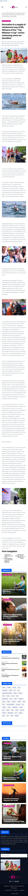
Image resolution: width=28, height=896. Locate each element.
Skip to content (3, 1)
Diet (18, 690)
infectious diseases (10, 704)
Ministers (10, 43)
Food (17, 695)
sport (22, 43)
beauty (3, 687)
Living (9, 707)
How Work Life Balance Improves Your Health (10, 670)
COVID (10, 690)
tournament (11, 45)
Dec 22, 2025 (8, 593)
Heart (24, 701)
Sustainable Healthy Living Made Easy (10, 658)
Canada (14, 687)
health (8, 701)
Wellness (16, 715)
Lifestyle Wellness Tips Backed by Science (9, 664)
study (3, 715)
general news (5, 698)
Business (9, 687)
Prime (14, 43)
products (22, 710)
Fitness (8, 695)
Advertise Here (8, 890)
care (19, 687)
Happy (3, 701)
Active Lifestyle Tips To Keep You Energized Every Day (12, 640)
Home (3, 13)
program (4, 712)
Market (21, 707)
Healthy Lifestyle (6, 21)
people (17, 710)
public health (10, 712)
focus (13, 695)
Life (23, 704)
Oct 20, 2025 (8, 643)
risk (16, 712)
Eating (15, 693)
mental (7, 710)
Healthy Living (7, 743)
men (3, 710)
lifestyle (5, 43)
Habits (15, 698)
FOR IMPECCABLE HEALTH (10, 13)
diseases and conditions (7, 693)
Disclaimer (22, 890)
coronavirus (4, 690)
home (3, 704)
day (14, 690)
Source (18, 43)
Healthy (22, 41)
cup (19, 41)
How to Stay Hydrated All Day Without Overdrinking (12, 615)
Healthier (13, 701)
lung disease (14, 707)
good (11, 698)
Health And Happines (9, 785)
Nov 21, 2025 (8, 618)
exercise (20, 693)
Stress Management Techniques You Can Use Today (10, 676)
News (12, 710)
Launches (18, 704)
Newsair (21, 886)
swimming (5, 45)
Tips (8, 715)
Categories (3, 853)
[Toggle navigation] (2, 7)
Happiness (21, 698)
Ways (12, 715)
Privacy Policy (15, 893)
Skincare (20, 712)
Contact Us (16, 890)
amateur (15, 41)
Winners (17, 45)
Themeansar (14, 888)
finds (3, 695)
